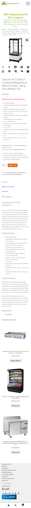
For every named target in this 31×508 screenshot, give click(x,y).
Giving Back (5, 468)
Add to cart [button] (15, 406)
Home (4, 29)
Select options (15, 361)
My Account (5, 480)
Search (15, 505)
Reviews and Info (6, 464)
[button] (27, 40)
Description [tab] (5, 182)
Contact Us (5, 476)
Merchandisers (23, 29)
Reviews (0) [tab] (5, 191)
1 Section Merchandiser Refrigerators (13, 174)
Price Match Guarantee (8, 478)
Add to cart (12, 165)
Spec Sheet (9, 314)
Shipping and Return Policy (9, 470)
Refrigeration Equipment (13, 29)
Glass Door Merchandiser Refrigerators (11, 31)
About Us (4, 466)
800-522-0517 (6, 486)
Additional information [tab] (8, 186)
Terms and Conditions (8, 474)
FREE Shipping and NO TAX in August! (15, 16)
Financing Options (7, 472)
